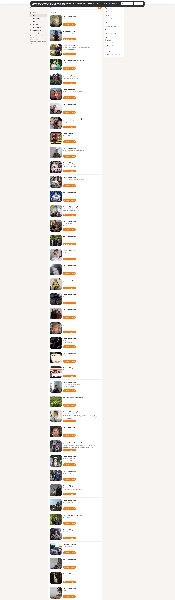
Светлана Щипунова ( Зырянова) (73, 207)
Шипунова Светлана (69, 544)
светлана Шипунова (69, 31)
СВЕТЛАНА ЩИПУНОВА (70, 75)
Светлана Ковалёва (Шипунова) (73, 515)
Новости (32, 37)
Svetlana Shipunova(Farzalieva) (72, 119)
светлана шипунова (69, 324)
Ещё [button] (36, 37)
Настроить (138, 4)
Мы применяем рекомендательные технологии (38, 41)
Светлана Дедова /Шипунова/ (72, 442)
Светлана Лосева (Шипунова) (72, 46)
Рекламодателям (34, 35)
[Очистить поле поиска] (96, 7)
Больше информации (59, 4)
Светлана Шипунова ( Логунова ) (73, 412)
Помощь (42, 35)
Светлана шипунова (69, 89)
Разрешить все (127, 4)
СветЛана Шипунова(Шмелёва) (73, 397)
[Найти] (100, 7)
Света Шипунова (68, 133)
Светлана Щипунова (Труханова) (73, 60)
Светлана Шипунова (69, 16)
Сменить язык (33, 33)
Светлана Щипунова (69, 221)
